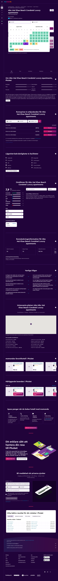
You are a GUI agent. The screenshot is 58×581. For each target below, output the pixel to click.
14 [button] (21, 38)
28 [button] (21, 43)
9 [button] (36, 35)
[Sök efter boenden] (1, 7)
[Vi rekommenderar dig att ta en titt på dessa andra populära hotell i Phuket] (55, 358)
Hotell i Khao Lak (10, 526)
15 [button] (24, 38)
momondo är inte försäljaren (12, 543)
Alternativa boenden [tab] (19, 516)
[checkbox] (11, 224)
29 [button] (24, 43)
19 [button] (44, 38)
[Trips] (1, 18)
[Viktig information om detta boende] (55, 241)
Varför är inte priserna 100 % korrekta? (14, 547)
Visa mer (54, 385)
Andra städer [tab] (10, 516)
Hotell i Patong (34, 526)
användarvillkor (25, 500)
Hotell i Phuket (29, 6)
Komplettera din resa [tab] (36, 516)
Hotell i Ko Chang (34, 525)
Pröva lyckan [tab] (27, 516)
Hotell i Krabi (9, 525)
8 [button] (24, 35)
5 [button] (16, 35)
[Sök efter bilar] (1, 10)
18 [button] (41, 38)
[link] (18, 394)
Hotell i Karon (33, 528)
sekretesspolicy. (8, 501)
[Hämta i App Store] (47, 560)
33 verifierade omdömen (17, 18)
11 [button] (13, 38)
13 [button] (47, 35)
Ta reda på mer (38, 138)
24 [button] (10, 43)
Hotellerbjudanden (11, 6)
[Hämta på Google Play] (47, 557)
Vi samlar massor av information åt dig (14, 545)
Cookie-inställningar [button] (9, 142)
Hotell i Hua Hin (34, 523)
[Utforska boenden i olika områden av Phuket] (55, 381)
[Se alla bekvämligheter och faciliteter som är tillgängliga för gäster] (55, 154)
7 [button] (21, 35)
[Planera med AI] (1, 15)
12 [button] (16, 38)
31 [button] (10, 46)
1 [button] (24, 32)
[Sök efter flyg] (1, 5)
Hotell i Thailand (23, 6)
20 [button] (47, 38)
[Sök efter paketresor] (1, 12)
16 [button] (27, 38)
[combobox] (19, 484)
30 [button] (27, 43)
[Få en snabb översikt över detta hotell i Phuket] (55, 79)
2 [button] (36, 32)
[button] (2, 2)
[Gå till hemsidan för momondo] (7, 1)
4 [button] (13, 35)
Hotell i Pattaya (10, 523)
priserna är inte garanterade (29, 540)
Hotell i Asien (17, 6)
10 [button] (10, 38)
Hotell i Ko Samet (10, 528)
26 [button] (16, 43)
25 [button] (13, 43)
